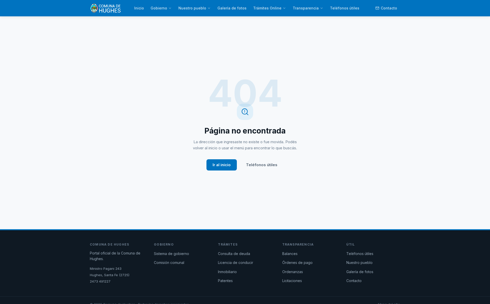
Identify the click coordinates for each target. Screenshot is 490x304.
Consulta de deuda (234, 253)
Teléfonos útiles (344, 8)
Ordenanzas (292, 272)
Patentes (225, 280)
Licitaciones (292, 280)
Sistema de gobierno (171, 253)
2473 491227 (100, 281)
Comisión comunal (169, 262)
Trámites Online (267, 8)
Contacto (389, 8)
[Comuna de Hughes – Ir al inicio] (105, 8)
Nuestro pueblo (192, 8)
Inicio (139, 8)
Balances (290, 253)
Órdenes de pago (297, 262)
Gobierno (159, 8)
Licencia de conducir (235, 262)
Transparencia (306, 8)
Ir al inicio (222, 164)
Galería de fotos (232, 8)
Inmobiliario (227, 272)
